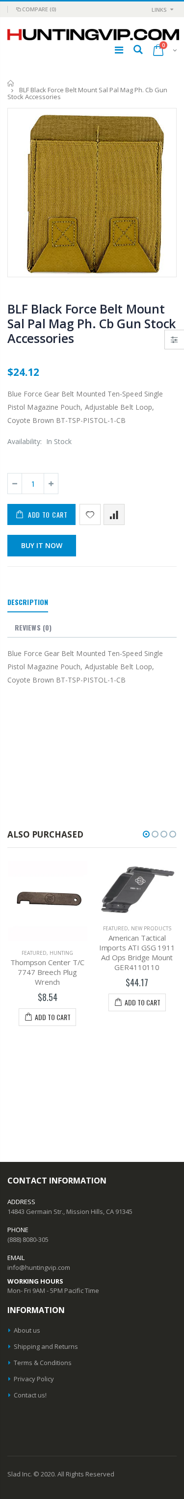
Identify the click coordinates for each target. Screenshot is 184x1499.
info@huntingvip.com (38, 1267)
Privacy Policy (34, 1378)
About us (27, 1330)
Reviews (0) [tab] (33, 627)
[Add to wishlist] (90, 514)
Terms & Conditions (43, 1362)
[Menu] (119, 49)
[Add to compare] (114, 514)
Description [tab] (27, 602)
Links (159, 9)
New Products (151, 928)
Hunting (61, 952)
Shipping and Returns (46, 1346)
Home (11, 83)
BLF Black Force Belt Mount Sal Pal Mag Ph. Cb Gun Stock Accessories (91, 323)
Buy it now (41, 545)
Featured (34, 952)
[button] (146, 834)
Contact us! (30, 1395)
